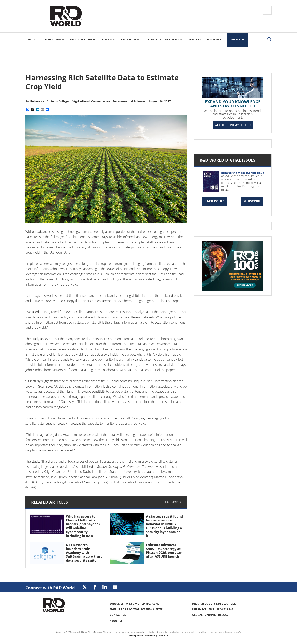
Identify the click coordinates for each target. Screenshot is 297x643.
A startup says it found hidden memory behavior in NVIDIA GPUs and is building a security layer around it (164, 526)
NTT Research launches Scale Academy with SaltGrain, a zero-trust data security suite (84, 553)
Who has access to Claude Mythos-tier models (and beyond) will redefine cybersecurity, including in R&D (83, 526)
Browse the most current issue (242, 173)
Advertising (151, 635)
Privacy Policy (136, 635)
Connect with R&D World (50, 587)
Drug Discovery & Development (215, 603)
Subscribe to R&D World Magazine (134, 603)
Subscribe (252, 201)
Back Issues (214, 201)
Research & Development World (65, 16)
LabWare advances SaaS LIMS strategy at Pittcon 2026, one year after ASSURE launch (164, 551)
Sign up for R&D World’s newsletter (136, 609)
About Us (116, 621)
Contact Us (118, 615)
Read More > (173, 502)
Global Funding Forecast (211, 615)
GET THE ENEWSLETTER (233, 125)
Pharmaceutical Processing (212, 609)
